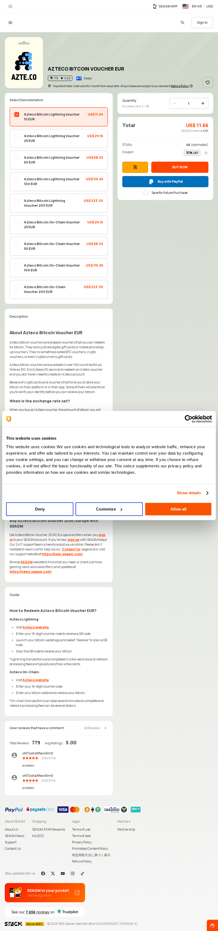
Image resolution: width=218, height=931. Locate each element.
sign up (73, 539)
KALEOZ (38, 836)
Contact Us (71, 549)
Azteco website (36, 627)
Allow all (178, 509)
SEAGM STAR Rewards (48, 829)
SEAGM (26, 562)
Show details (189, 493)
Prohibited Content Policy (90, 848)
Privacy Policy (81, 842)
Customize (106, 509)
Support (10, 842)
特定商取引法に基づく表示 (91, 855)
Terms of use (81, 829)
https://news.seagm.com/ (31, 571)
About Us (11, 829)
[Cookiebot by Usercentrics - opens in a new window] (188, 419)
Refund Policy (82, 861)
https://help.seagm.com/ (62, 554)
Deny (40, 509)
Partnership (126, 829)
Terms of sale (81, 836)
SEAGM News (14, 836)
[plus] (202, 103)
